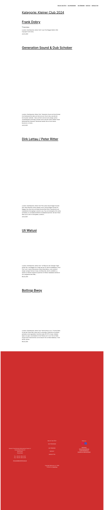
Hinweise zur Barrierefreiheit (84, 452)
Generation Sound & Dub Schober (47, 47)
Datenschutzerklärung (84, 449)
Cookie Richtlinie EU (84, 450)
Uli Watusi (29, 230)
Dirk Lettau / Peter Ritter (40, 139)
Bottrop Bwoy (32, 290)
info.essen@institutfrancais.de (20, 460)
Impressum (84, 447)
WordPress (54, 467)
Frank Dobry (31, 22)
